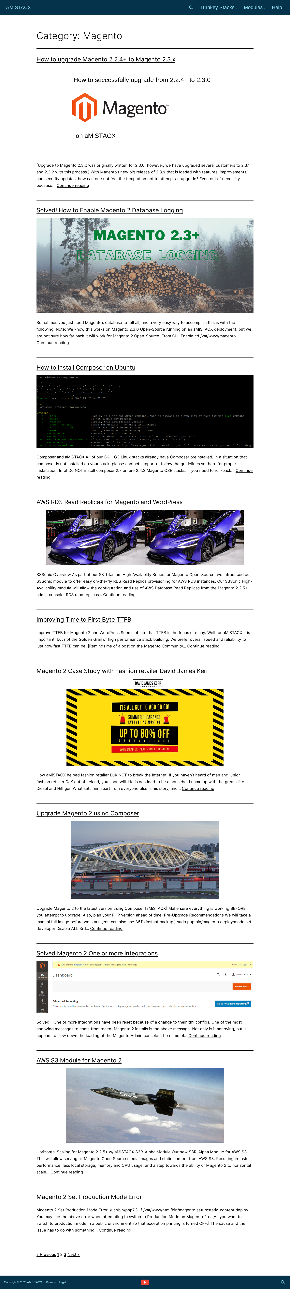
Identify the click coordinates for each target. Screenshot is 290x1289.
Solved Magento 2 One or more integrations (97, 953)
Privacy (51, 1282)
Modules (253, 7)
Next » (73, 1254)
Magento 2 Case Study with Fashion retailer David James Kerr (122, 670)
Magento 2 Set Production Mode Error (89, 1196)
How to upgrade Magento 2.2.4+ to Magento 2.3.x (105, 59)
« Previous (46, 1254)
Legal (62, 1282)
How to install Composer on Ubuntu (85, 367)
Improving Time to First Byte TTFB (83, 619)
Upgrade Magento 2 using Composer (87, 813)
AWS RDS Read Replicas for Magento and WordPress (109, 501)
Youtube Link (145, 1282)
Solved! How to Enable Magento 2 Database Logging (109, 210)
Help (277, 7)
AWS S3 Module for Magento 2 (79, 1060)
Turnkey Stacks (217, 7)
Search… (191, 8)
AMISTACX (18, 7)
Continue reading (73, 185)
